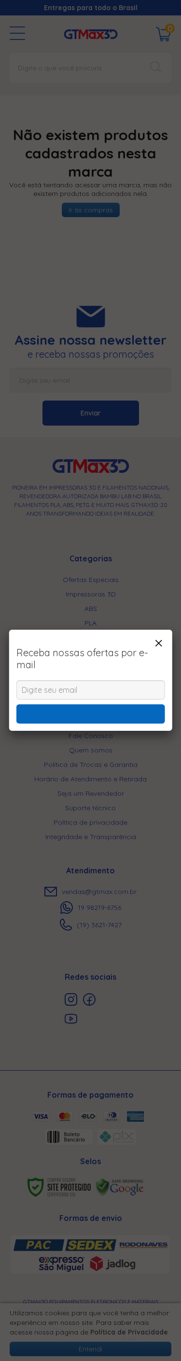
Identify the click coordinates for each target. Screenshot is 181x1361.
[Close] (158, 643)
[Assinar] (90, 714)
